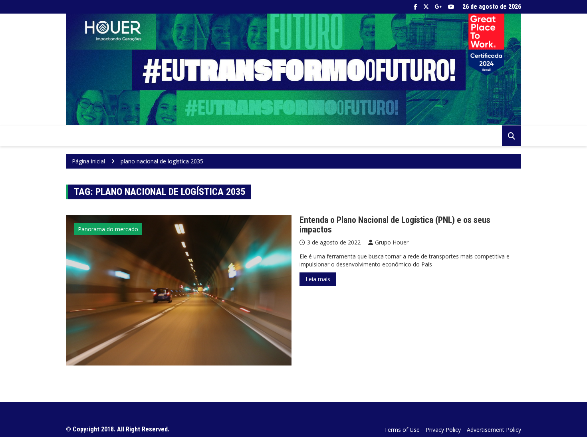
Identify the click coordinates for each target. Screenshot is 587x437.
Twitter (426, 7)
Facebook (415, 7)
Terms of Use (402, 429)
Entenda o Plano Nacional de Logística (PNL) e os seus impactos (394, 224)
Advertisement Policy (494, 429)
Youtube (451, 7)
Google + (438, 7)
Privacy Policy (443, 429)
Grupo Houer (392, 242)
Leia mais (317, 279)
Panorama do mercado (108, 229)
